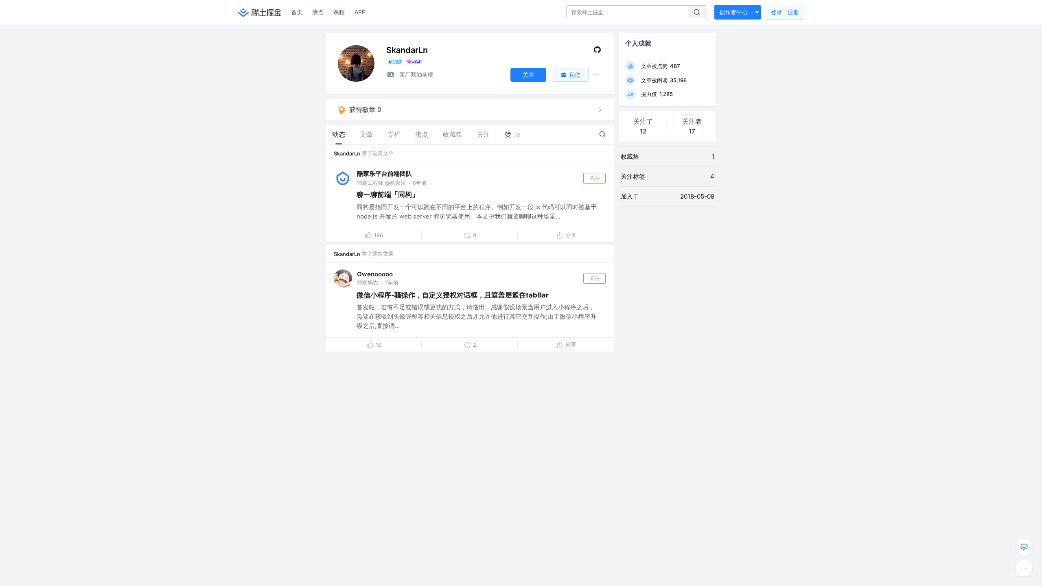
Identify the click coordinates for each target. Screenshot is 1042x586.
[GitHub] (597, 51)
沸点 (318, 12)
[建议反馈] (1024, 547)
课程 (339, 12)
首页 (296, 12)
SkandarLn (347, 153)
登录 (785, 12)
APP (360, 12)
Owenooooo (375, 274)
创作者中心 (733, 12)
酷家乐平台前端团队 (384, 173)
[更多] (1024, 568)
